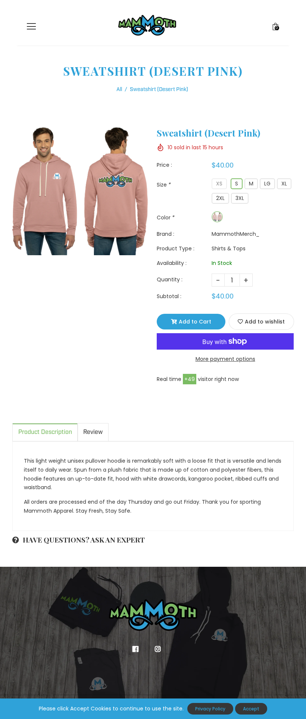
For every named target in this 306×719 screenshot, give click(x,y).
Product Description (45, 432)
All (119, 89)
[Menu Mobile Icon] (31, 26)
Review (93, 432)
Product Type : (175, 248)
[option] (80, 190)
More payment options (225, 359)
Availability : (172, 263)
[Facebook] (137, 648)
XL (284, 183)
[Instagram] (159, 648)
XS (219, 183)
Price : (164, 165)
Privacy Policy (210, 709)
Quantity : (169, 279)
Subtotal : (169, 296)
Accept (251, 709)
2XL (220, 198)
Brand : (165, 234)
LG (267, 183)
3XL (239, 198)
